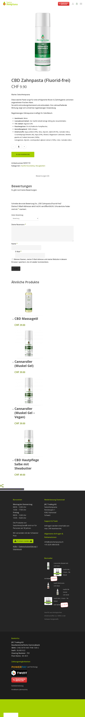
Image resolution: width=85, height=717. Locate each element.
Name (14, 244)
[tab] (42, 175)
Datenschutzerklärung (27, 546)
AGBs (15, 546)
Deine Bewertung (17, 215)
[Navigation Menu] (81, 4)
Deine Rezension (18, 224)
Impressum (17, 549)
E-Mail (18, 251)
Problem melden (23, 541)
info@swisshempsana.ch (53, 542)
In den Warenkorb (23, 154)
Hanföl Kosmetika (28, 166)
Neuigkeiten (40, 166)
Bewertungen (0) (42, 176)
